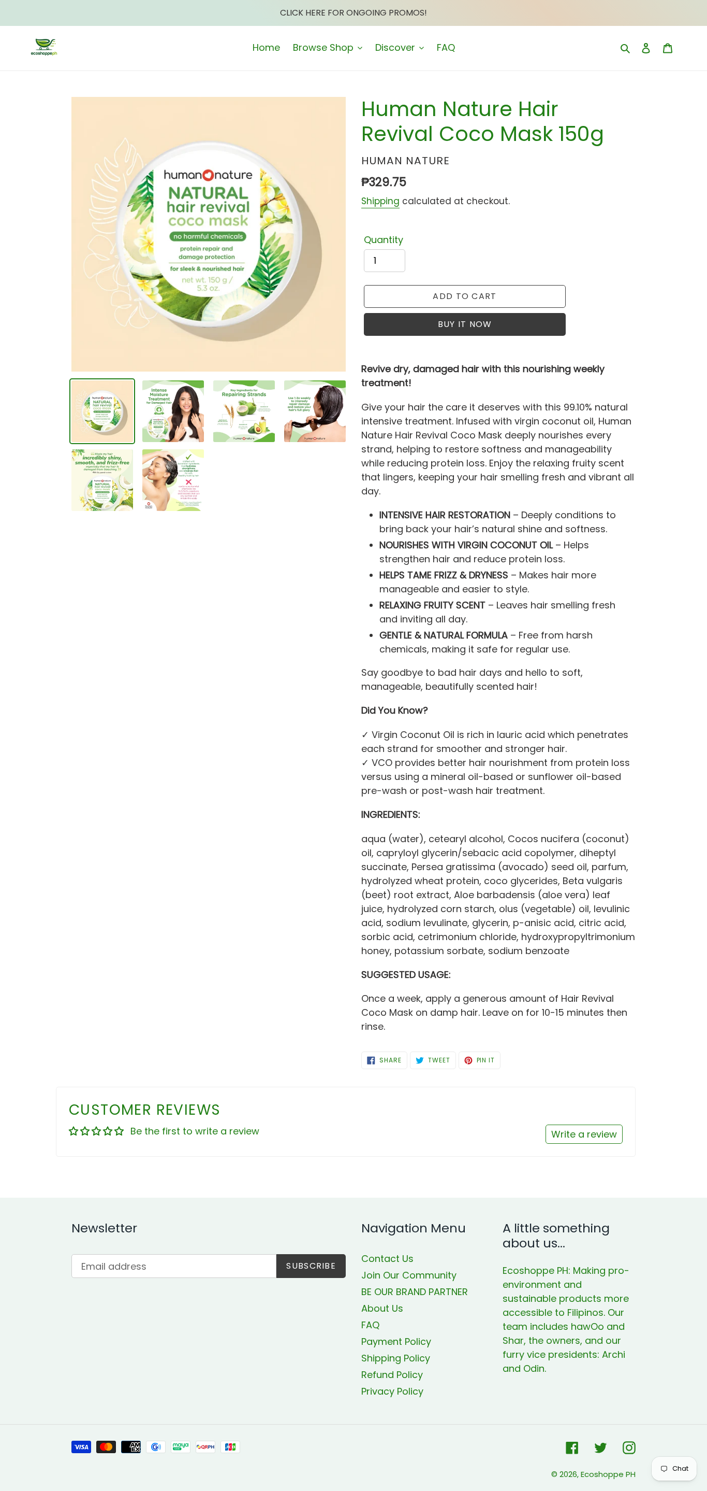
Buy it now (465, 324)
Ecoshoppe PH (608, 1474)
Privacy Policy (392, 1391)
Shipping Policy (395, 1358)
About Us (382, 1308)
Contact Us (387, 1258)
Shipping (380, 201)
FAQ (370, 1324)
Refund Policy (392, 1374)
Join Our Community (408, 1275)
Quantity (383, 239)
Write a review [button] (584, 1134)
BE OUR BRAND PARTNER (414, 1291)
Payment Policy (396, 1341)
